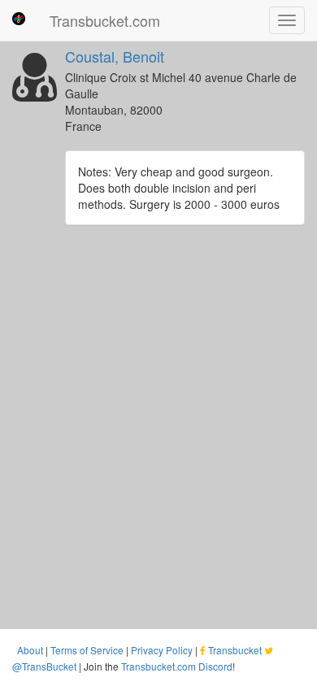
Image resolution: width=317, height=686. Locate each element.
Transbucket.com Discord (176, 666)
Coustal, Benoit (114, 56)
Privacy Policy (162, 650)
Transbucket (235, 650)
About (30, 650)
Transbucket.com (105, 20)
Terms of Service (87, 650)
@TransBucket (44, 666)
